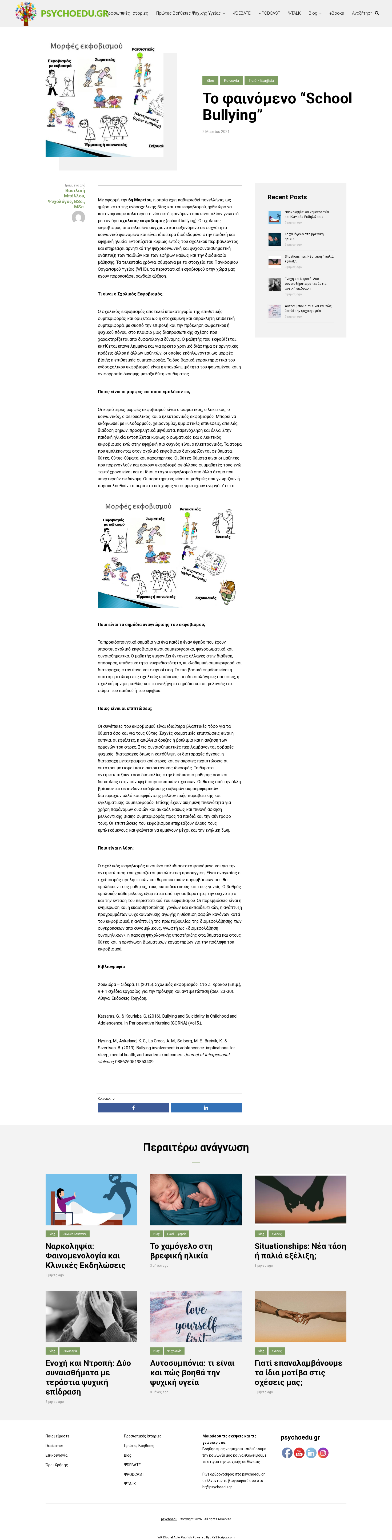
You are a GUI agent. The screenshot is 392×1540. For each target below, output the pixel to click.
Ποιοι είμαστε (57, 1436)
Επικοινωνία (56, 1455)
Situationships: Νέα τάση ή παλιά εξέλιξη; (300, 1250)
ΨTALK (294, 13)
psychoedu (169, 1519)
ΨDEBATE (242, 13)
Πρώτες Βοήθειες (139, 1446)
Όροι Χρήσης (57, 1465)
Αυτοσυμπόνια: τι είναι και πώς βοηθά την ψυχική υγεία (192, 1372)
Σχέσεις (277, 1234)
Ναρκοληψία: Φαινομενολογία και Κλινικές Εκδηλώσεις (86, 1255)
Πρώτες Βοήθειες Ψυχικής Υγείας (188, 13)
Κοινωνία (231, 80)
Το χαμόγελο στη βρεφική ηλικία (181, 1250)
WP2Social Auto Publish (175, 1537)
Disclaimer (54, 1446)
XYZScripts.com (223, 1537)
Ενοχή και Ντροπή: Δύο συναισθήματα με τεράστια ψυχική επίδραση (305, 283)
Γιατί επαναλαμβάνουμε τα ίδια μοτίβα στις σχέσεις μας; (299, 1372)
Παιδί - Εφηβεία (261, 80)
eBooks (336, 13)
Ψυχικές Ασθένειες (74, 1234)
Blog (313, 13)
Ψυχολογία (70, 1350)
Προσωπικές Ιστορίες (127, 13)
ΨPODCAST (269, 13)
